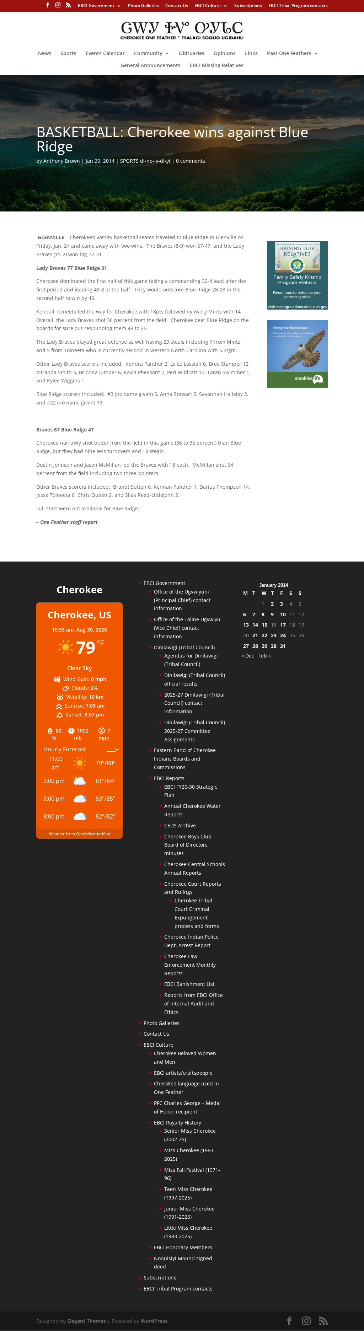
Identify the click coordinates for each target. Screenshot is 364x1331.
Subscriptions (248, 6)
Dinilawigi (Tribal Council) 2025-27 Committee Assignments (194, 731)
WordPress (154, 1320)
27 (246, 646)
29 (264, 646)
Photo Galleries (143, 6)
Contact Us (176, 6)
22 (264, 635)
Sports (68, 54)
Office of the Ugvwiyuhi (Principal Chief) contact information (182, 600)
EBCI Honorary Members (183, 1247)
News (44, 54)
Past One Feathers (289, 54)
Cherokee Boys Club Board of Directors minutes (188, 845)
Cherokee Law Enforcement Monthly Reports (190, 965)
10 (283, 614)
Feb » (264, 655)
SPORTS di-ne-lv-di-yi (145, 160)
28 (255, 646)
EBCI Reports (169, 778)
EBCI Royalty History (177, 1122)
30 (274, 646)
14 (255, 624)
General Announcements (151, 66)
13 (246, 624)
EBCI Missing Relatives (216, 66)
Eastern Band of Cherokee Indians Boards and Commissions (185, 759)
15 (264, 624)
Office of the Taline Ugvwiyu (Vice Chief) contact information (187, 628)
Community (148, 54)
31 (283, 646)
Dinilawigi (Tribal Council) (184, 647)
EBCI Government (96, 6)
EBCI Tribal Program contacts (298, 6)
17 (283, 624)
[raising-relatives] (297, 307)
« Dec (247, 655)
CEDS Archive (180, 825)
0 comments (190, 160)
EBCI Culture (207, 6)
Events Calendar (105, 54)
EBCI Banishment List (189, 984)
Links (251, 54)
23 (274, 635)
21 (255, 635)
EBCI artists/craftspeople (183, 1072)
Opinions (225, 54)
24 (283, 635)
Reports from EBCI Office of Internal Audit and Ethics (193, 1003)
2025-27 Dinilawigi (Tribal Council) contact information (194, 703)
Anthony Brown (61, 160)
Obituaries (191, 54)
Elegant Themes (86, 1320)
